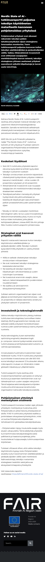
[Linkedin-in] (15, 536)
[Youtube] (11, 536)
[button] (42, 3)
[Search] (30, 543)
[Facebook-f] (8, 536)
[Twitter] (4, 536)
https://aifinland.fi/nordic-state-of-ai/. (27, 474)
